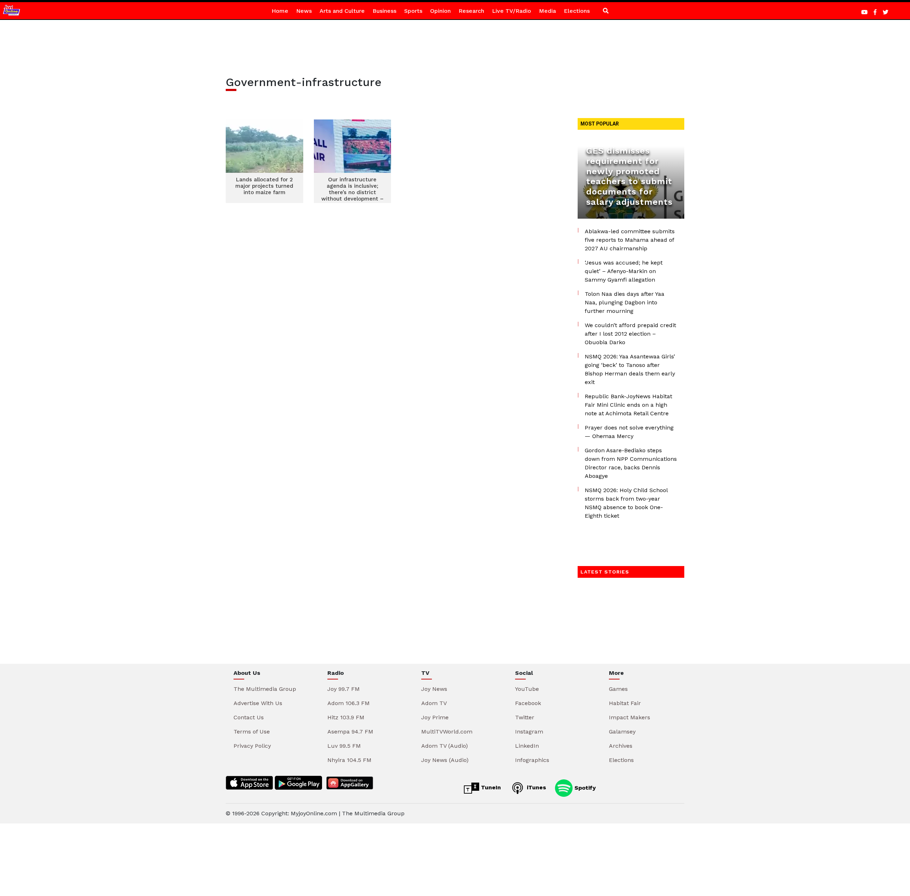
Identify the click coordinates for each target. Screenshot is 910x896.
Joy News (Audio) (445, 760)
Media (547, 10)
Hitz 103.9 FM (345, 717)
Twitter (524, 717)
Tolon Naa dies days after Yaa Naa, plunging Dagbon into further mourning (624, 302)
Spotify (584, 787)
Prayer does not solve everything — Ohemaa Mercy (629, 431)
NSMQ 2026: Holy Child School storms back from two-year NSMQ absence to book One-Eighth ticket (626, 503)
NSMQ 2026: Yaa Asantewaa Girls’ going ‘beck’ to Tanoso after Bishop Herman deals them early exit (630, 369)
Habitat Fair (625, 703)
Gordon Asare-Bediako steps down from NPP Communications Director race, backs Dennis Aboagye (631, 463)
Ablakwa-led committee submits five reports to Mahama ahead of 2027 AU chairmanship (630, 240)
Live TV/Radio (511, 10)
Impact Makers (629, 717)
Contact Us (249, 717)
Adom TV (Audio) (444, 745)
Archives (620, 745)
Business (384, 10)
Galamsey (622, 731)
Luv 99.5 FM (344, 745)
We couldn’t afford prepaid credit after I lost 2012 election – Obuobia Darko (630, 334)
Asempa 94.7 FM (350, 731)
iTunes (535, 787)
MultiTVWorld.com (446, 731)
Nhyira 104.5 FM (349, 760)
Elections (577, 10)
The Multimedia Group (265, 689)
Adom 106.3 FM (348, 703)
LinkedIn (527, 745)
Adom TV (434, 703)
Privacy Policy (252, 745)
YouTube (527, 689)
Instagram (529, 731)
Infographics (532, 760)
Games (618, 689)
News (304, 10)
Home (280, 10)
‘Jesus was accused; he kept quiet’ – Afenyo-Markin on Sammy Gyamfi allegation (624, 271)
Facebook (528, 703)
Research (471, 10)
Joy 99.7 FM (343, 689)
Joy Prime (435, 717)
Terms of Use (252, 731)
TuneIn (490, 787)
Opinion (440, 10)
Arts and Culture (342, 10)
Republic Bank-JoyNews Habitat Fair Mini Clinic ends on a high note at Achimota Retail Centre (628, 405)
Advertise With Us (258, 703)
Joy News (434, 689)
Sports (413, 10)
